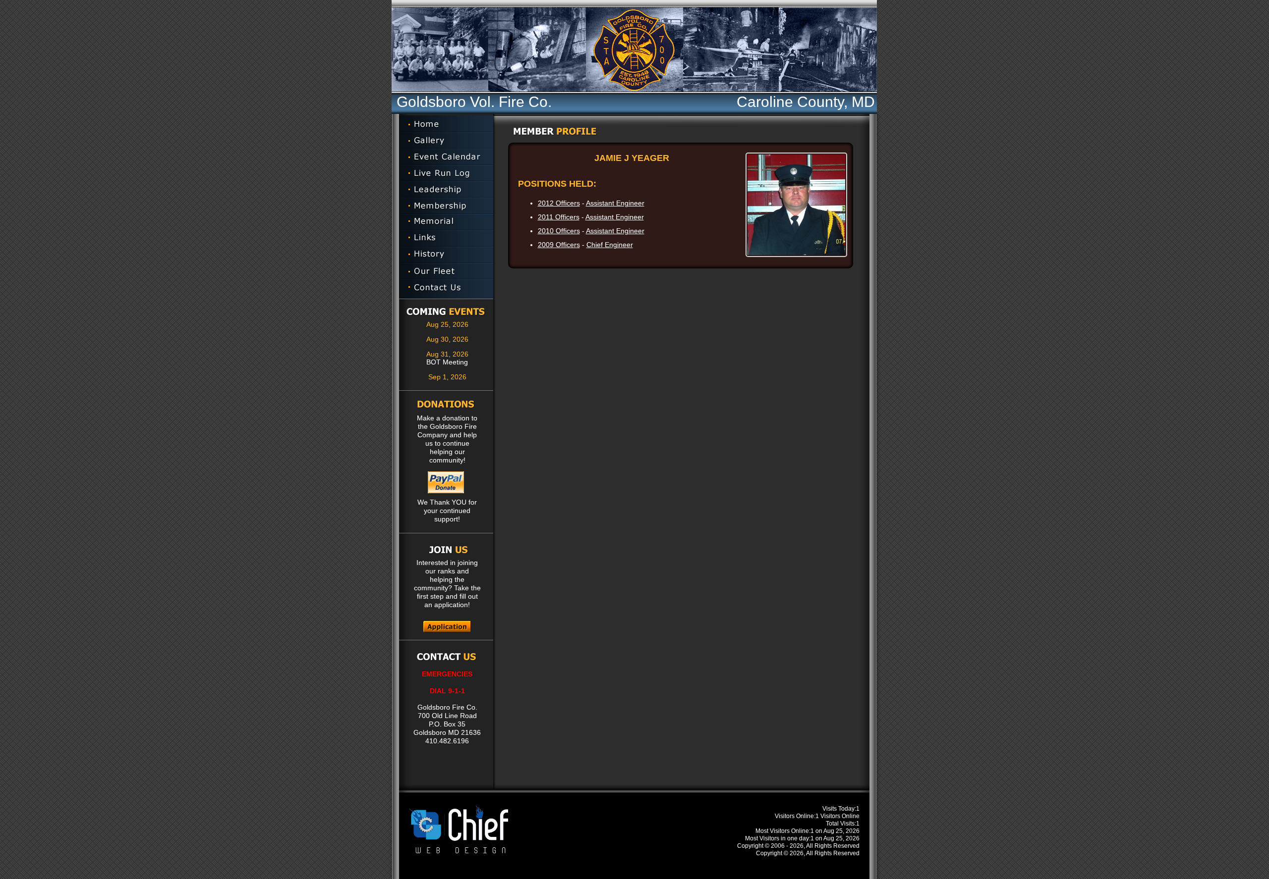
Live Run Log (446, 173)
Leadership (446, 189)
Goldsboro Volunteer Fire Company (857, 49)
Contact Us (446, 289)
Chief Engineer (609, 245)
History (446, 255)
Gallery (446, 140)
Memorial (446, 222)
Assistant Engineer (615, 203)
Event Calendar (446, 157)
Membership (446, 206)
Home (446, 123)
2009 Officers (559, 245)
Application (446, 626)
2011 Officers (558, 217)
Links (446, 238)
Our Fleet (446, 271)
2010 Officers (559, 231)
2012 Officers (559, 203)
